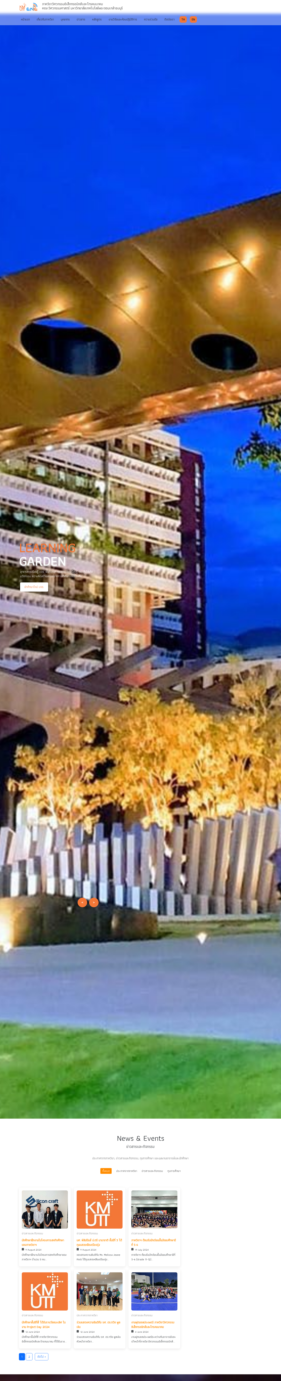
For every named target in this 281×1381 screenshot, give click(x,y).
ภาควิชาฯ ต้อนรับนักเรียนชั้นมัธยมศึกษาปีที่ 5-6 (153, 1242)
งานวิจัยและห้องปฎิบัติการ (123, 19)
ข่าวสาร (81, 19)
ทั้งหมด (106, 1171)
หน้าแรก (25, 19)
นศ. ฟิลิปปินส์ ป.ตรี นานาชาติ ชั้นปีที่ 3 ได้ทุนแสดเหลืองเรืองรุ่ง (99, 1242)
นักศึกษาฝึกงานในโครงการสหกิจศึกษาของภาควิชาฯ (43, 1242)
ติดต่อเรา (169, 19)
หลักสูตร (97, 19)
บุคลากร (65, 19)
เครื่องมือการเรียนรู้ (75, 589)
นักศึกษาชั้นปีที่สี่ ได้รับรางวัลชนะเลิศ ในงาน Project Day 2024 (44, 1324)
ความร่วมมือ (151, 19)
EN (193, 19)
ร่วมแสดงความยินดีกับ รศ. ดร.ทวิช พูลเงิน (98, 1324)
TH (183, 19)
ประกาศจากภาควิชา (126, 1171)
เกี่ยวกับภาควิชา (45, 19)
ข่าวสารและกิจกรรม (152, 1171)
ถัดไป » (41, 1356)
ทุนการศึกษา (174, 1171)
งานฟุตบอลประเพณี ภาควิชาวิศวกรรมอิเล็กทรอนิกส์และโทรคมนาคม (152, 1324)
